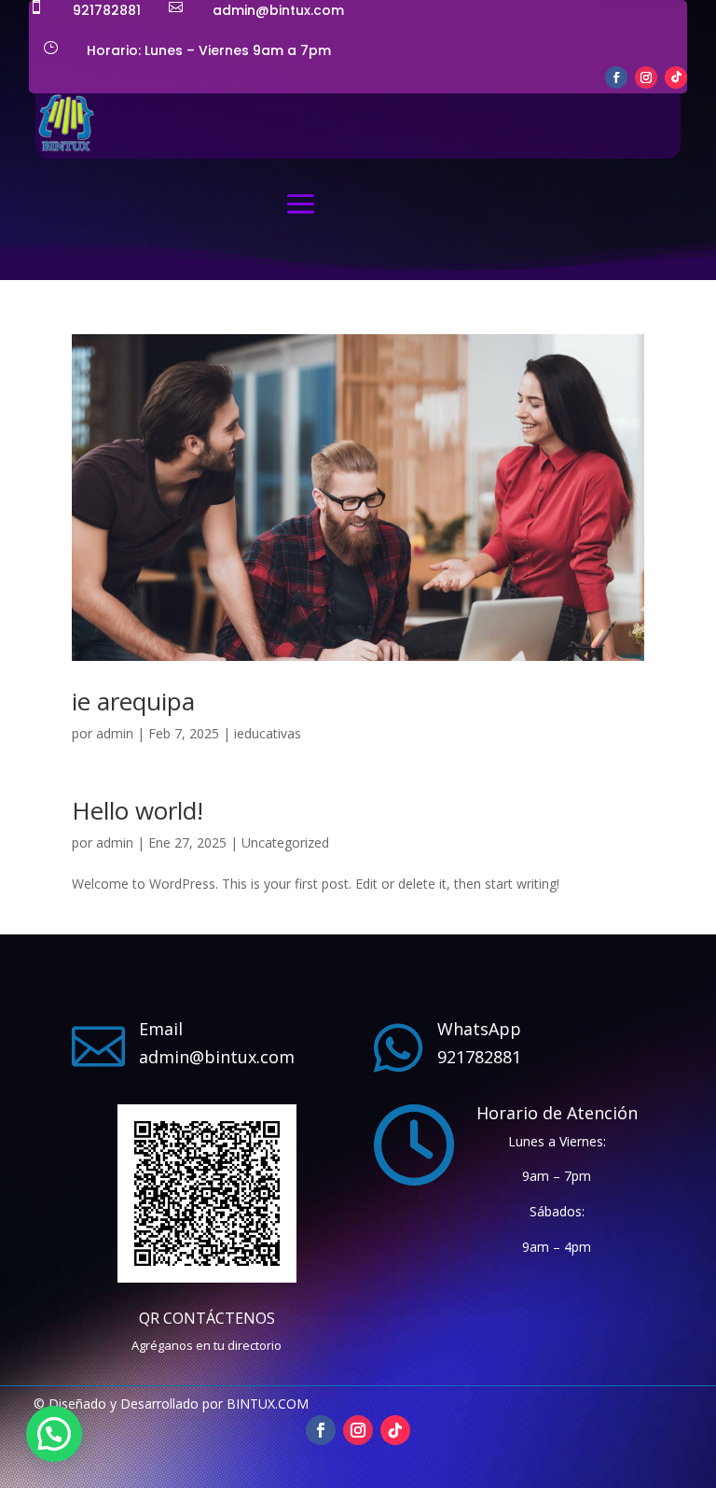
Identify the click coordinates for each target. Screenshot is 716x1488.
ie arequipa (133, 701)
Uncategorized (285, 842)
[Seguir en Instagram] (646, 77)
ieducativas (267, 733)
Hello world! (137, 810)
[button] (54, 1434)
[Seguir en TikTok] (676, 77)
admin (114, 733)
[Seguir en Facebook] (616, 77)
